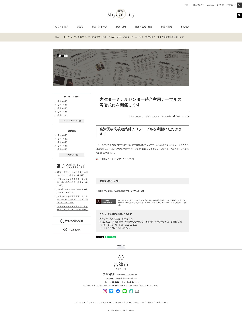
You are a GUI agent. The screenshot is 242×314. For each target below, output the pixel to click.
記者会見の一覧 (72, 155)
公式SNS (220, 5)
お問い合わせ (162, 302)
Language (210, 5)
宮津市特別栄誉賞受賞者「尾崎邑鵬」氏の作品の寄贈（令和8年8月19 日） (72, 182)
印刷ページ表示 (182, 116)
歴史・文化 (121, 27)
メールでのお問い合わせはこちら (115, 228)
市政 (184, 27)
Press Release (72, 97)
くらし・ (60, 27)
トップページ (70, 37)
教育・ (99, 27)
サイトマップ (79, 302)
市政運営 (96, 37)
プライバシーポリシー (135, 302)
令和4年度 (62, 115)
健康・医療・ (143, 27)
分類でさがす (84, 37)
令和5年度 (62, 112)
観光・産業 (166, 27)
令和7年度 (62, 105)
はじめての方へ (198, 5)
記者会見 (72, 131)
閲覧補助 (230, 5)
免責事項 (119, 302)
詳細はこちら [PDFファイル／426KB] (117, 159)
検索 (239, 5)
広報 (104, 37)
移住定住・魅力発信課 (110, 219)
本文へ (187, 5)
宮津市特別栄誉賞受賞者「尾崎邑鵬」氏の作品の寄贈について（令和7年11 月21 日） (72, 199)
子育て (80, 27)
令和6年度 (62, 108)
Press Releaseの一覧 (72, 121)
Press (111, 37)
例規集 (150, 302)
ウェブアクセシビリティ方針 (100, 302)
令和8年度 (62, 101)
